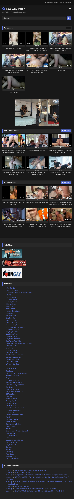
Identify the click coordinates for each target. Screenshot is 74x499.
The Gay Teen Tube (13, 380)
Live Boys (9, 348)
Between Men (11, 422)
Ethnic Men (10, 387)
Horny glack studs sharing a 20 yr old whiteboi (30, 470)
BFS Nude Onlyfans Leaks (15, 385)
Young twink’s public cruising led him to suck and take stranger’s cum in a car (41, 475)
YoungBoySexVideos (13, 410)
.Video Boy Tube (12, 299)
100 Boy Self (10, 412)
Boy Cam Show (11, 315)
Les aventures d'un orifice (15, 415)
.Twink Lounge (11, 297)
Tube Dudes (10, 454)
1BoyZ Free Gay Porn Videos (16, 408)
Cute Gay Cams (11, 322)
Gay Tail (9, 396)
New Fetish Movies (12, 458)
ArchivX (9, 428)
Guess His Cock (11, 345)
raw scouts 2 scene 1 (22, 486)
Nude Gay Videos (12, 352)
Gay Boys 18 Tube (12, 329)
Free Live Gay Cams (13, 325)
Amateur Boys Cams (13, 311)
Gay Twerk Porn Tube (13, 341)
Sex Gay (9, 447)
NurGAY (9, 417)
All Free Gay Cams (12, 375)
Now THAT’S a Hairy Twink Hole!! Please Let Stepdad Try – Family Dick (39, 491)
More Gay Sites (11, 398)
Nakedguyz (10, 452)
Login (62, 2)
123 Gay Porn (15, 9)
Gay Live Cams (11, 336)
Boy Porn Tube (11, 318)
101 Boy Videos (11, 302)
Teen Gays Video (12, 362)
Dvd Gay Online (11, 403)
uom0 (8, 438)
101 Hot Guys (11, 304)
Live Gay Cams (11, 350)
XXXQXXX (10, 449)
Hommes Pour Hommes (14, 382)
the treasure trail (11, 442)
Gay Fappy (10, 371)
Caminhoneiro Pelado (13, 424)
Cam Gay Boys (11, 320)
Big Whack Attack (12, 419)
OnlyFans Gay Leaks (13, 357)
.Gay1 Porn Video (12, 290)
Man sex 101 (10, 433)
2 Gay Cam (10, 306)
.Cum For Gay (11, 288)
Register (68, 2)
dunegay (9, 470)
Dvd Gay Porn (11, 405)
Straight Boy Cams (12, 359)
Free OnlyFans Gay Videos (15, 327)
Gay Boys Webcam (12, 334)
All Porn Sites (11, 456)
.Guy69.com (10, 295)
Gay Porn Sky (11, 445)
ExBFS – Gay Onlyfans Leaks (16, 373)
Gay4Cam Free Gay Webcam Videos (19, 343)
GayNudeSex (10, 426)
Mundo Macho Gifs (12, 389)
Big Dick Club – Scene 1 (23, 472)
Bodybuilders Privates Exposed (17, 431)
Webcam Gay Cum (12, 364)
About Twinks (10, 309)
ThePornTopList (11, 435)
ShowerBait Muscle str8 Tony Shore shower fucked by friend (35, 488)
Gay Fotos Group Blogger (15, 440)
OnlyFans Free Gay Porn (14, 355)
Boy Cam (9, 313)
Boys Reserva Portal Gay (14, 392)
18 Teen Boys (11, 394)
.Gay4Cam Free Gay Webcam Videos (19, 292)
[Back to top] (68, 493)
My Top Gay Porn (12, 401)
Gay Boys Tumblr (12, 332)
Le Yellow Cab (11, 369)
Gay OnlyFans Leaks (13, 339)
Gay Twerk (9, 378)
